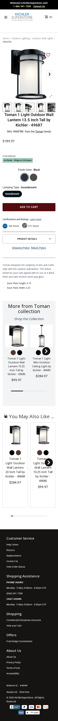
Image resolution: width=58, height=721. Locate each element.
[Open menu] (6, 17)
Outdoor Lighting (20, 38)
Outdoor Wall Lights (42, 38)
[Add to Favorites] (48, 54)
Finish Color (25, 169)
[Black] (19, 352)
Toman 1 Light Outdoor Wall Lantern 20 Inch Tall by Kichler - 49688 (15, 467)
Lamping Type (11, 187)
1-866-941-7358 (22, 6)
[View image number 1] (7, 107)
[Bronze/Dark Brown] (13, 352)
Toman (39, 131)
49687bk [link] (7, 41)
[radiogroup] (29, 177)
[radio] (24, 177)
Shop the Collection (29, 319)
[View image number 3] (29, 107)
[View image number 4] (41, 107)
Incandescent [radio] (12, 193)
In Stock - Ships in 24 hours (18, 160)
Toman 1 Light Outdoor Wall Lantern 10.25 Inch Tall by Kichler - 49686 (16, 366)
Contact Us (39, 6)
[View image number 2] (18, 107)
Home (6, 38)
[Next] (46, 351)
